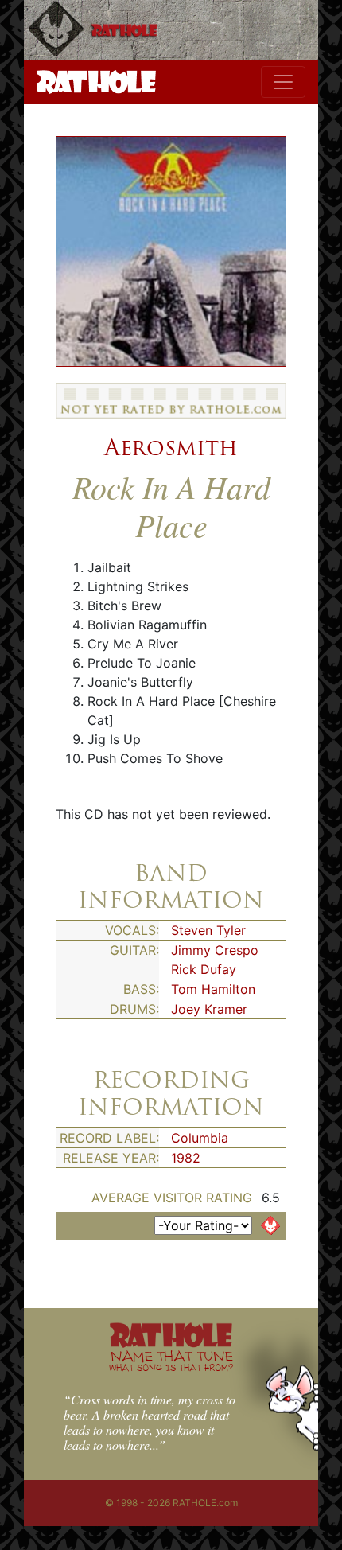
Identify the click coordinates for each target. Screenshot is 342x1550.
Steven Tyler (208, 930)
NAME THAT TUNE (171, 1360)
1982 (185, 1158)
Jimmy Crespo (214, 950)
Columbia (199, 1138)
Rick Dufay (203, 969)
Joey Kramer (209, 1009)
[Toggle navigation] (283, 82)
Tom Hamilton (213, 989)
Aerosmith (171, 447)
